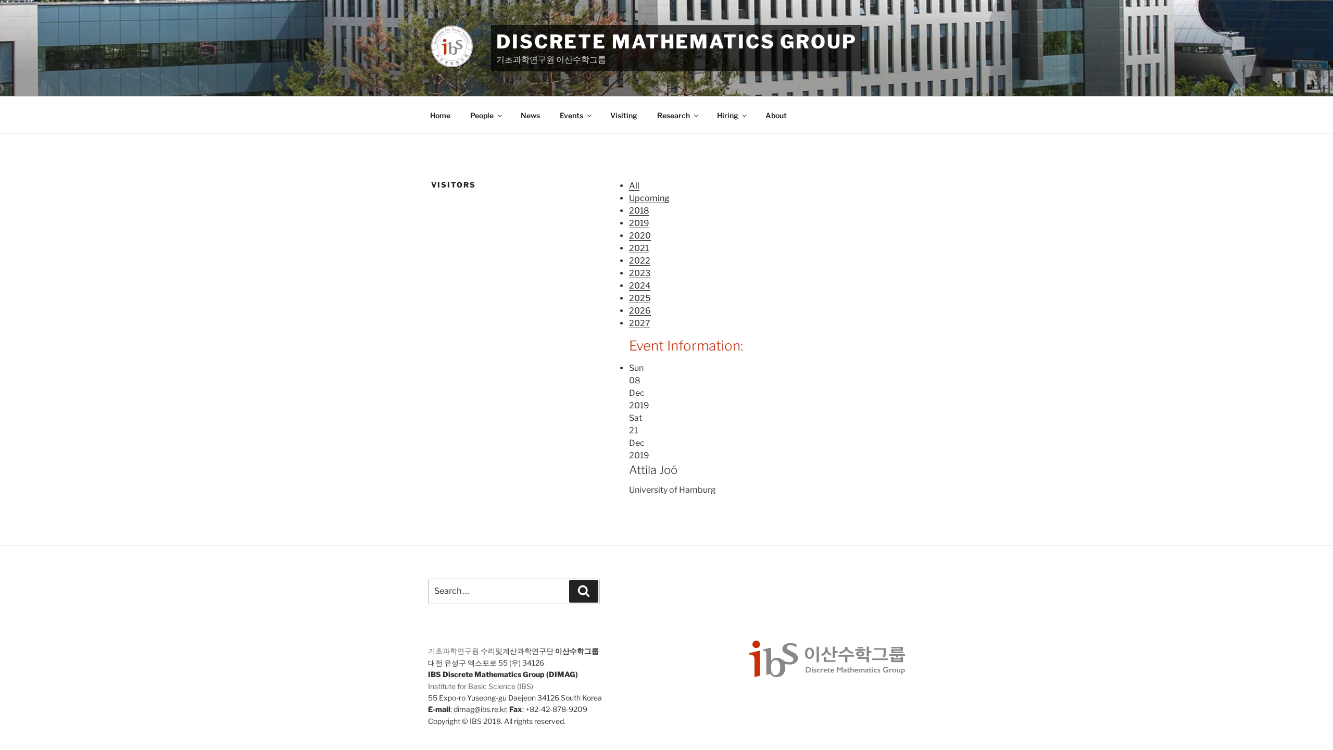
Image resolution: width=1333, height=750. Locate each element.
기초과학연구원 (453, 650)
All (634, 186)
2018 (639, 211)
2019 (639, 223)
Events (571, 115)
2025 (639, 298)
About (776, 115)
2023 (639, 273)
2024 (639, 286)
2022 (639, 261)
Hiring (727, 115)
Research (673, 115)
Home (440, 115)
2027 (639, 323)
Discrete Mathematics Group (676, 41)
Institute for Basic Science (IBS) (480, 686)
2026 (640, 311)
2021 (639, 248)
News (530, 115)
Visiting (623, 115)
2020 (640, 236)
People (482, 115)
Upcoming (649, 198)
